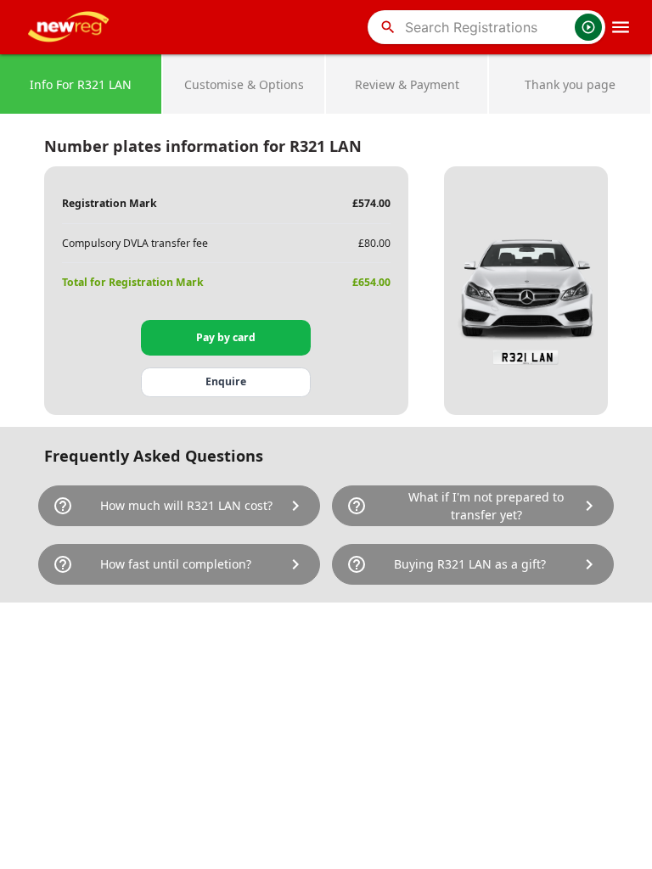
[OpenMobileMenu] (620, 27)
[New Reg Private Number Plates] (71, 27)
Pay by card (226, 337)
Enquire (225, 381)
